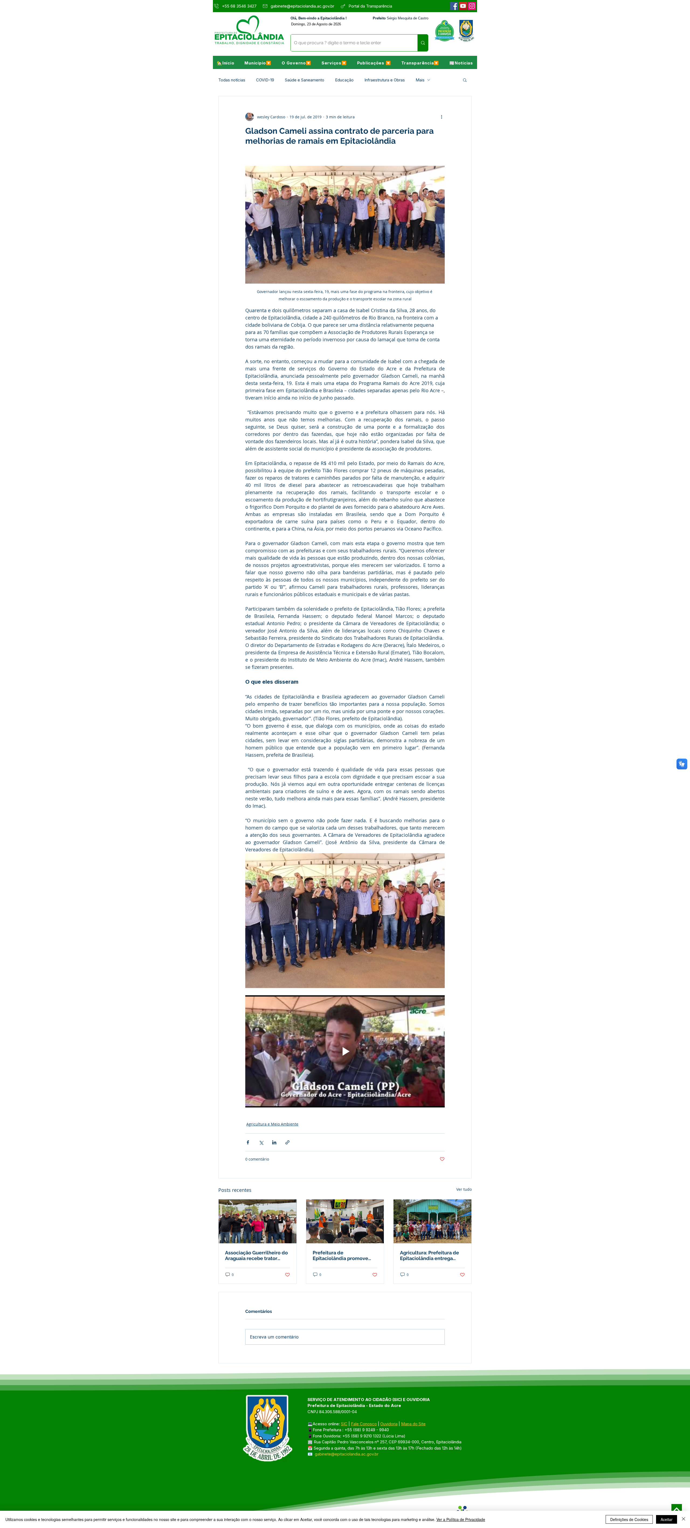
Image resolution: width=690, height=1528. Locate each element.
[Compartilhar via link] (287, 1142)
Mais (420, 79)
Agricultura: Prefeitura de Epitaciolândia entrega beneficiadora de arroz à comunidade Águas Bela (429, 1255)
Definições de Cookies (629, 1519)
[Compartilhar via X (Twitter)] (261, 1142)
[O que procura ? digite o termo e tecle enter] (423, 43)
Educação (344, 79)
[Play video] (345, 1051)
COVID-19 (265, 79)
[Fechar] (683, 1519)
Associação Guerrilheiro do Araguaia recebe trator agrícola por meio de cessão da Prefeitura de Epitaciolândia (256, 1255)
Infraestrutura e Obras (384, 79)
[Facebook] (454, 6)
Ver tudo (464, 1189)
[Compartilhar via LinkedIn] (274, 1142)
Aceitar (666, 1519)
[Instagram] (472, 6)
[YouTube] (463, 6)
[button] (257, 62)
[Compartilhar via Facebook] (247, 1142)
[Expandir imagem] (345, 920)
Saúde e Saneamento (304, 79)
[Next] (676, 1509)
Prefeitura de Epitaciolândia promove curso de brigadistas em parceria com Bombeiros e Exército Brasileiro (343, 1255)
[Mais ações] (441, 116)
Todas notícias (231, 79)
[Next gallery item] (438, 920)
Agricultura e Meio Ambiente (272, 1124)
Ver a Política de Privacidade (460, 1519)
